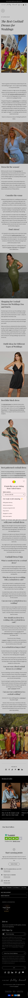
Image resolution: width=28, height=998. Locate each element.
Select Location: (7, 492)
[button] (24, 481)
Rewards (9, 887)
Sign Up (4, 887)
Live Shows (16, 887)
